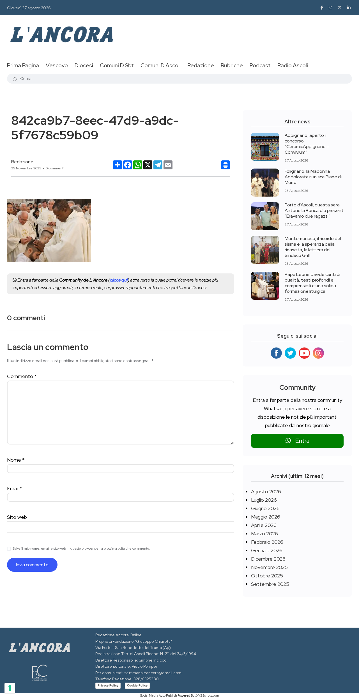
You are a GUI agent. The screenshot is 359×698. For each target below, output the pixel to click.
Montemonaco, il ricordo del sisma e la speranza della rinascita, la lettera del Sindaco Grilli (313, 247)
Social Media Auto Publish (158, 695)
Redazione (200, 65)
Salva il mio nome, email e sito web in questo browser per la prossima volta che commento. (81, 548)
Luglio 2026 (264, 500)
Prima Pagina (23, 65)
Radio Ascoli (292, 65)
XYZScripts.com (207, 695)
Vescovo (57, 65)
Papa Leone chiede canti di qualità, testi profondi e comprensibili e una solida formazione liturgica (312, 282)
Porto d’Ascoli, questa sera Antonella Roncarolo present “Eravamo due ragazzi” (314, 210)
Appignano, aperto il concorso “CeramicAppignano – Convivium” (307, 143)
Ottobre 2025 (267, 575)
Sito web (17, 517)
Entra (300, 441)
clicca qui (119, 280)
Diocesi (84, 65)
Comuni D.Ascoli (161, 65)
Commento (22, 376)
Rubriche (232, 65)
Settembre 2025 (270, 584)
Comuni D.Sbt (117, 65)
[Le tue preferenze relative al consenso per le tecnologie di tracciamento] (9, 688)
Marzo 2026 (264, 533)
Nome (16, 460)
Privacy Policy (108, 685)
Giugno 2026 (265, 508)
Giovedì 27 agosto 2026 (29, 7)
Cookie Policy (137, 685)
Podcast (260, 65)
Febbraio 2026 (267, 542)
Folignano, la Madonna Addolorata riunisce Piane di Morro (313, 176)
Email (14, 488)
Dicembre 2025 (268, 559)
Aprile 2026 (264, 525)
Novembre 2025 (269, 567)
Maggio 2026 (265, 516)
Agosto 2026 (266, 491)
